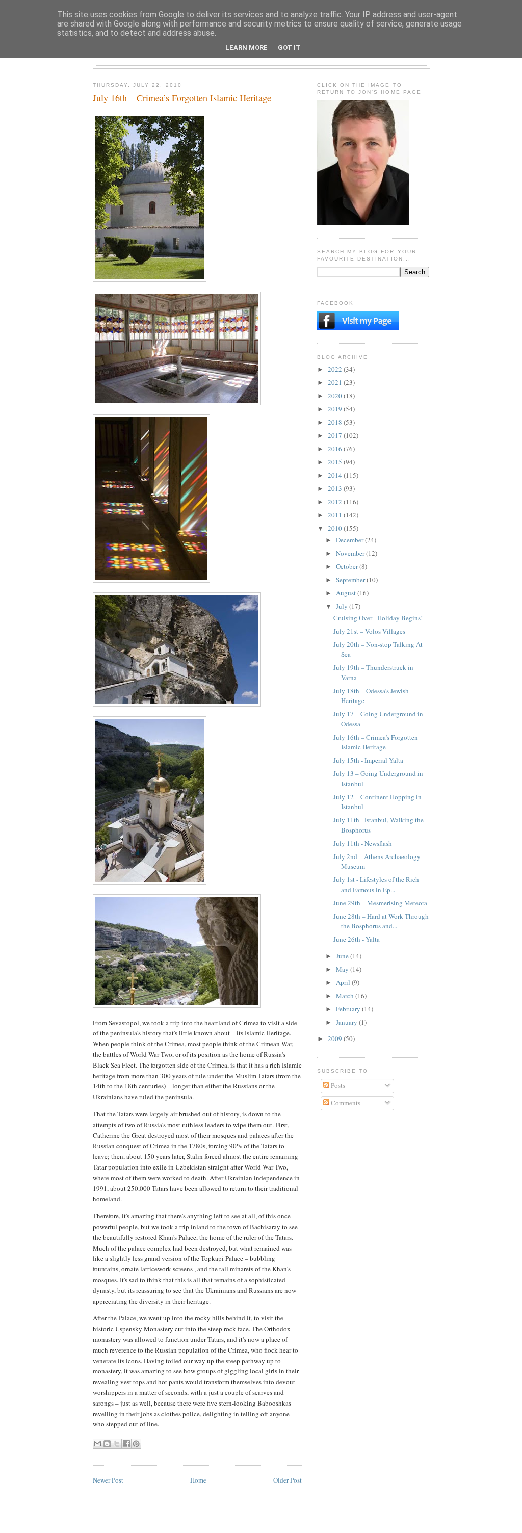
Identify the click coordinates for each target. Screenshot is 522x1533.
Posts (337, 1085)
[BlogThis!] (107, 1444)
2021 (336, 382)
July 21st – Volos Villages (369, 631)
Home (198, 1480)
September (351, 579)
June (343, 955)
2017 (336, 435)
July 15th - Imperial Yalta (368, 760)
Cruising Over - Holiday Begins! (378, 617)
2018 (336, 422)
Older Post (287, 1480)
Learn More (246, 47)
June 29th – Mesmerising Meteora (380, 902)
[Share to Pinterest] (136, 1444)
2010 (336, 528)
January (347, 1022)
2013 (336, 488)
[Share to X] (117, 1444)
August (346, 592)
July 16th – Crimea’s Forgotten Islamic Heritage (375, 742)
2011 (336, 514)
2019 (336, 408)
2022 (336, 369)
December (350, 539)
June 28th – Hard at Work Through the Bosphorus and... (381, 921)
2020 (336, 395)
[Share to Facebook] (126, 1444)
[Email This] (97, 1444)
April (344, 982)
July (342, 606)
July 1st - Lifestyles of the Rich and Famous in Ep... (376, 884)
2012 (336, 501)
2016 (336, 448)
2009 (336, 1038)
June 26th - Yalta (356, 939)
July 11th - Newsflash (362, 843)
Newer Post (108, 1480)
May (343, 969)
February (349, 1009)
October (347, 566)
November (351, 553)
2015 (336, 461)
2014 (336, 475)
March (345, 995)
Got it (289, 47)
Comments (344, 1102)
